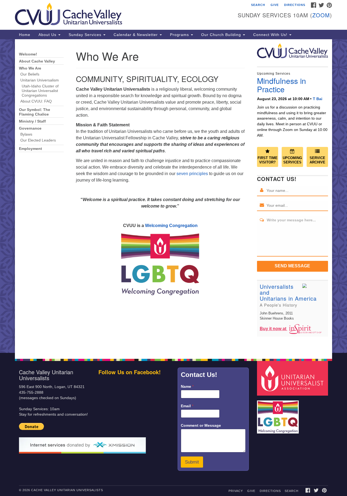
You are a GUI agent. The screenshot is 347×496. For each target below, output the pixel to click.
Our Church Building (221, 34)
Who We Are (30, 68)
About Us (48, 34)
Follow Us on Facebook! (129, 372)
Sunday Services (86, 34)
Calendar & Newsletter (136, 34)
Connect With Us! (271, 34)
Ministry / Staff (32, 121)
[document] (173, 196)
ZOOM (321, 15)
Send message (292, 266)
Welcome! (28, 54)
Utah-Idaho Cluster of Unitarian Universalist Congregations (40, 90)
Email (187, 406)
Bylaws (26, 134)
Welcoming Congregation (171, 225)
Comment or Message (201, 425)
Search (258, 4)
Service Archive (317, 160)
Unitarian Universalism (39, 80)
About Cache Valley (37, 61)
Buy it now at (273, 328)
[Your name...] (262, 190)
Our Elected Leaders (38, 140)
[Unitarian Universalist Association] (293, 378)
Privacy (236, 490)
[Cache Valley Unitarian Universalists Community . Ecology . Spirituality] (107, 15)
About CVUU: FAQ (36, 101)
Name (187, 386)
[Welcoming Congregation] (278, 414)
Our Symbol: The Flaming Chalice (34, 112)
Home (24, 34)
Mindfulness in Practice (281, 84)
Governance (30, 128)
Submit (192, 462)
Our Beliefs (29, 74)
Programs (180, 34)
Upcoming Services (292, 160)
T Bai (317, 99)
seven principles (192, 173)
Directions (294, 4)
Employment (30, 149)
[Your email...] (262, 205)
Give (275, 4)
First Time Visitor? (268, 160)
